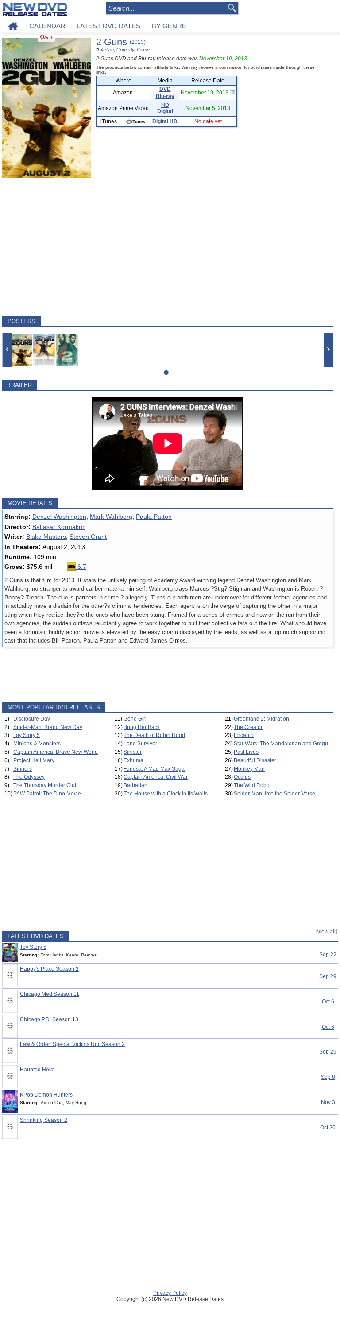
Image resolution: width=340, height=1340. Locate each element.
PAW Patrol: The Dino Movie (47, 794)
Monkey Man (249, 769)
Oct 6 (328, 1002)
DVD (165, 89)
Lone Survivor (140, 744)
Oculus (242, 777)
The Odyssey (29, 777)
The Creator (248, 727)
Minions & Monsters (37, 744)
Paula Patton (154, 516)
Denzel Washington (59, 516)
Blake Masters (46, 536)
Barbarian (135, 785)
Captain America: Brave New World (55, 752)
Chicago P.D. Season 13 (49, 1019)
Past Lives (246, 752)
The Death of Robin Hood (154, 735)
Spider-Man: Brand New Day (47, 727)
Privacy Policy (170, 1293)
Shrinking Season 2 (43, 1120)
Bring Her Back (142, 727)
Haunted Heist (37, 1069)
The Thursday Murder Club (45, 785)
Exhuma (133, 760)
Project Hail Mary (33, 760)
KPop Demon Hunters (46, 1095)
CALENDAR (47, 26)
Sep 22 (327, 955)
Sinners (22, 769)
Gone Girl (135, 719)
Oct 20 (328, 1128)
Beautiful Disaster (255, 760)
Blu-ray (165, 96)
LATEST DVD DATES (108, 26)
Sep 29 (327, 976)
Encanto (244, 735)
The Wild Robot (252, 785)
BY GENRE (169, 26)
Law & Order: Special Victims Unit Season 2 (72, 1044)
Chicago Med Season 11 (49, 994)
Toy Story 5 (26, 735)
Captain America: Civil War (156, 777)
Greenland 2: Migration (261, 719)
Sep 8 (328, 1077)
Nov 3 (328, 1102)
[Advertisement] (167, 247)
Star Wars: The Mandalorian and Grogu (281, 744)
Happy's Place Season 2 (49, 969)
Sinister (133, 752)
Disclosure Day (31, 719)
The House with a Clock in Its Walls (166, 794)
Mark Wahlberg (111, 516)
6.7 (81, 566)
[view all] (326, 932)
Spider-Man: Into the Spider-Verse (274, 794)
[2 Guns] (22, 350)
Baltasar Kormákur (58, 526)
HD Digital (165, 108)
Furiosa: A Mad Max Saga (154, 769)
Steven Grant (88, 536)
